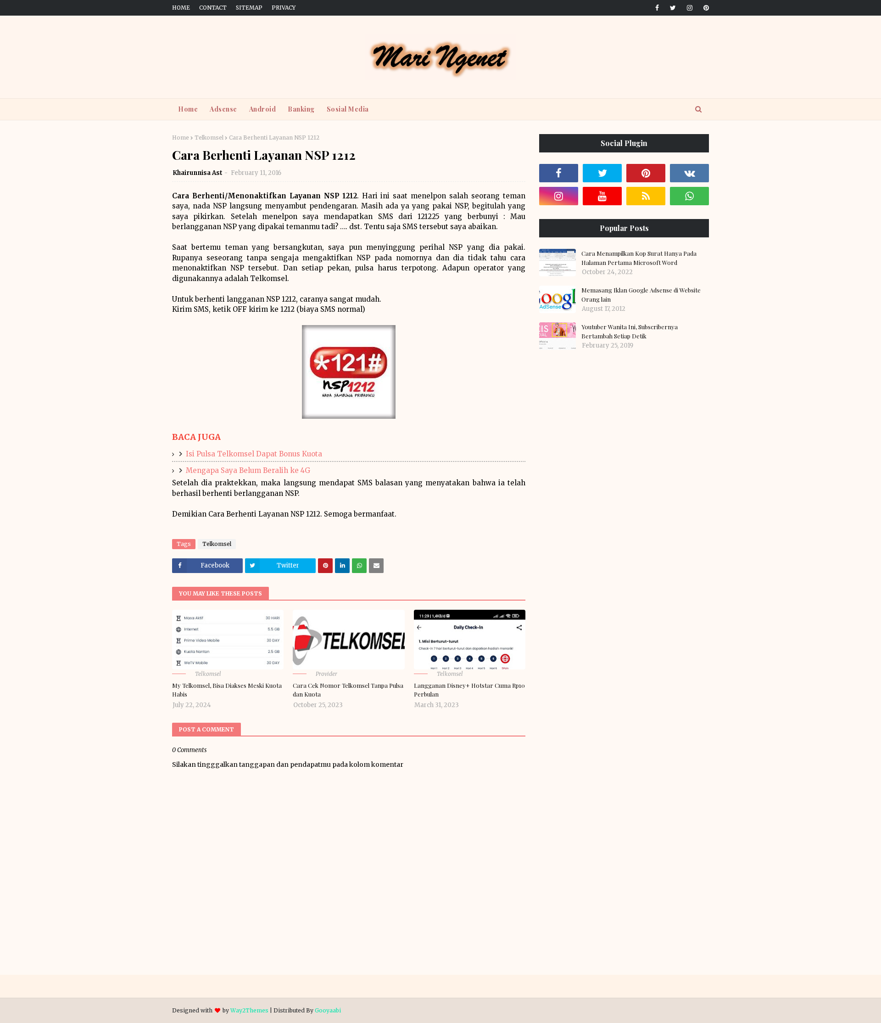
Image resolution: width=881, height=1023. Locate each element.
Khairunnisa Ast (198, 173)
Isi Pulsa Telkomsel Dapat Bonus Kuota (254, 454)
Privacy (284, 7)
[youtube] (602, 196)
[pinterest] (704, 8)
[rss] (645, 196)
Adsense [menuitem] (223, 109)
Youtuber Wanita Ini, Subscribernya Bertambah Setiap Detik (629, 331)
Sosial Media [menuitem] (348, 109)
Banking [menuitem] (301, 109)
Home (181, 7)
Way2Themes (249, 1010)
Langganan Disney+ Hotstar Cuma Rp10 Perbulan (469, 689)
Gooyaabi (328, 1010)
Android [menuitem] (262, 109)
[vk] (689, 173)
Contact (213, 7)
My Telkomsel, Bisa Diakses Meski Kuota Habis (227, 689)
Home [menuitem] (188, 109)
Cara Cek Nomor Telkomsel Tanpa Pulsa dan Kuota (348, 689)
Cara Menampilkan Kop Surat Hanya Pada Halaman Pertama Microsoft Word (639, 257)
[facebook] (657, 8)
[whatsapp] (689, 196)
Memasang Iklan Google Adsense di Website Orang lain (641, 294)
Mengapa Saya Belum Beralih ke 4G (248, 470)
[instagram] (690, 8)
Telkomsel (209, 137)
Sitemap (249, 7)
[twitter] (673, 8)
